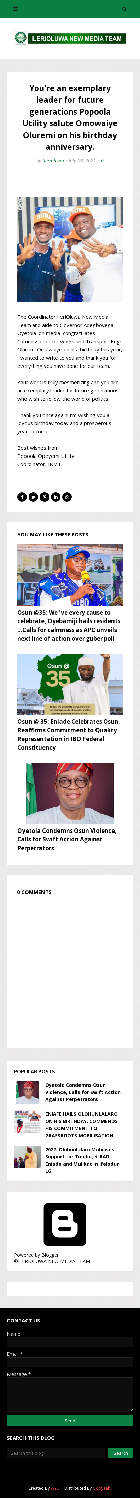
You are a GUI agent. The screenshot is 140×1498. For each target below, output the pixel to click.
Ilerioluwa (53, 160)
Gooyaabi (102, 1488)
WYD (55, 1488)
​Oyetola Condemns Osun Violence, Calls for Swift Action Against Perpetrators (67, 839)
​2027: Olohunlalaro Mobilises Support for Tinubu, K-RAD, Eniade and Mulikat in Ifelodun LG (82, 1160)
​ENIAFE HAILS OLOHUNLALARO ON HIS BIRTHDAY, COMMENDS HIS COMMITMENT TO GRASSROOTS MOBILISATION (81, 1125)
